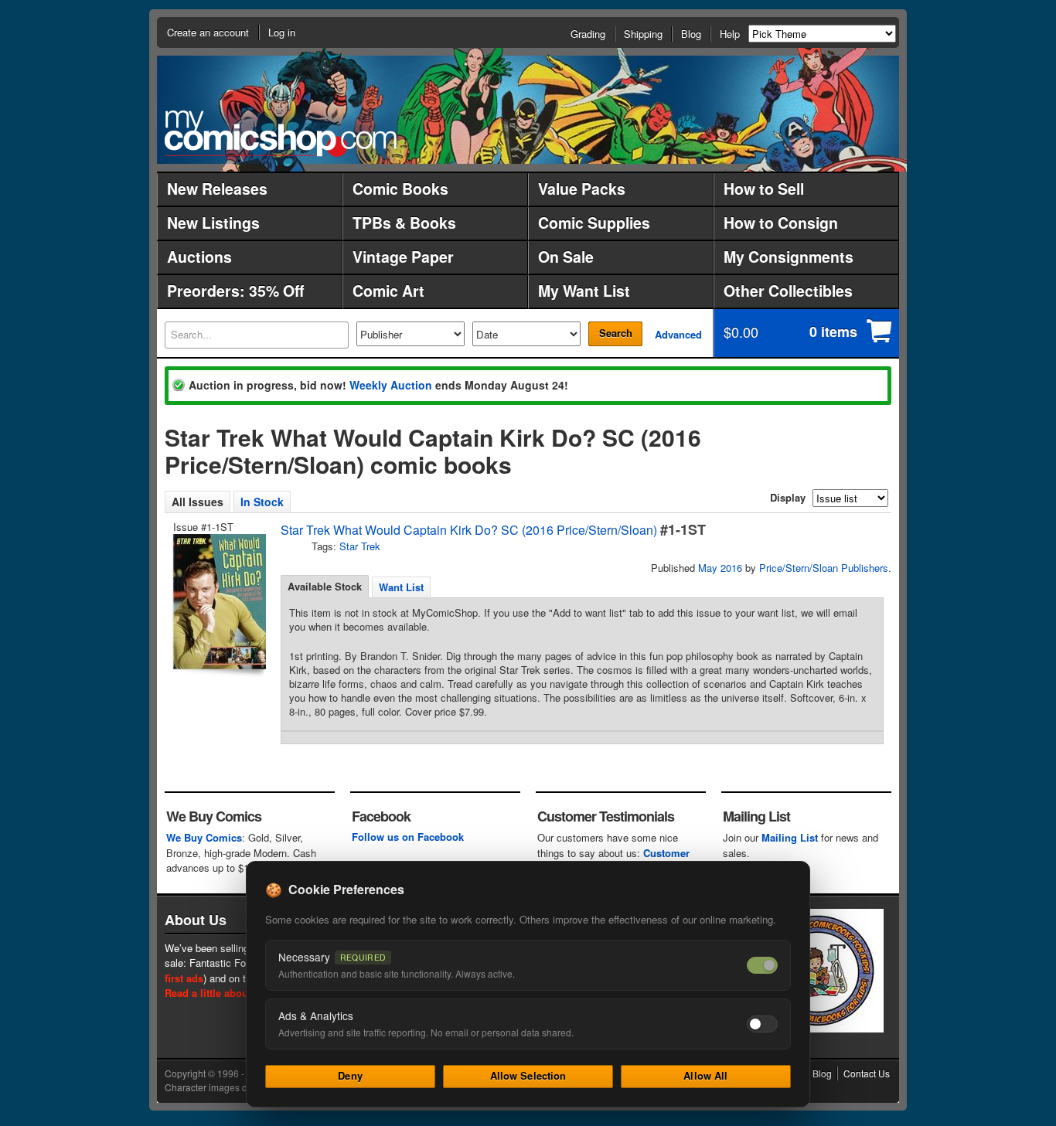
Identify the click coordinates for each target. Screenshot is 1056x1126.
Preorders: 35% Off (235, 290)
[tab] (325, 586)
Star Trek (359, 546)
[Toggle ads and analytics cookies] (762, 1023)
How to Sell (764, 188)
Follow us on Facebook (408, 836)
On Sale (566, 256)
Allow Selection (528, 1075)
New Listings (213, 222)
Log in (281, 32)
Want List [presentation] (401, 587)
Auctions (199, 256)
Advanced (678, 334)
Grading (588, 33)
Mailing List (789, 837)
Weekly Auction (390, 385)
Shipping (643, 33)
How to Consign (781, 222)
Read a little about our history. (237, 992)
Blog (691, 33)
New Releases (217, 188)
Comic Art (388, 290)
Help (730, 33)
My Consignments (788, 256)
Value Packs (581, 188)
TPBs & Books (404, 222)
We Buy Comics (204, 837)
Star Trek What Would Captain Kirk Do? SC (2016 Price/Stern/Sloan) (469, 530)
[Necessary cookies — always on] (762, 965)
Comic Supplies (594, 222)
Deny (350, 1075)
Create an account (208, 32)
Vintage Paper (403, 256)
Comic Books (400, 188)
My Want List (584, 290)
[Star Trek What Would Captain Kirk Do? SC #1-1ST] (218, 601)
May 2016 (720, 567)
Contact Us (866, 1073)
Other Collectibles (788, 290)
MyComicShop (281, 133)
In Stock (262, 501)
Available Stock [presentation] (325, 586)
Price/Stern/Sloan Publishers (823, 567)
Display (788, 497)
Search (615, 332)
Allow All (705, 1075)
